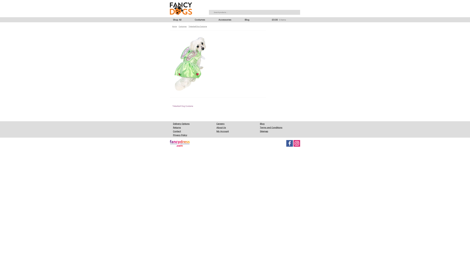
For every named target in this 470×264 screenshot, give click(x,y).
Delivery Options (181, 123)
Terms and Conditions (271, 127)
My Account (222, 131)
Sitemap (264, 131)
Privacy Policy (180, 135)
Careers (220, 123)
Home (174, 27)
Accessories (224, 19)
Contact (177, 131)
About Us (221, 127)
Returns (177, 127)
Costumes (200, 19)
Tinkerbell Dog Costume (197, 27)
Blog (247, 19)
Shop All (177, 19)
